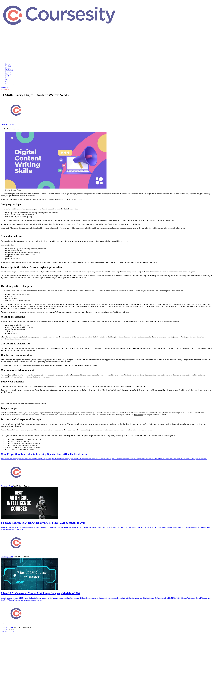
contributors (5, 90)
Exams (7, 78)
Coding (8, 66)
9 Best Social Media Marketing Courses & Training (23, 447)
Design (7, 68)
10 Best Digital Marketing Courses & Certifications (23, 439)
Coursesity (4, 629)
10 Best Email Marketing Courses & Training (21, 445)
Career (7, 82)
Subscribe (4, 88)
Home (7, 64)
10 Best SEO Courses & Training (17, 441)
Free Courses (10, 84)
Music (7, 80)
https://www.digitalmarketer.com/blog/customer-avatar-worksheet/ (24, 403)
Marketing (9, 70)
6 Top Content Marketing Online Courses (19, 449)
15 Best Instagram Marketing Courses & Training (22, 443)
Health (7, 76)
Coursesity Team (7, 124)
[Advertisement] (106, 45)
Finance (8, 74)
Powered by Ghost (7, 631)
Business (8, 72)
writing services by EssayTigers (102, 262)
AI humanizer (138, 415)
